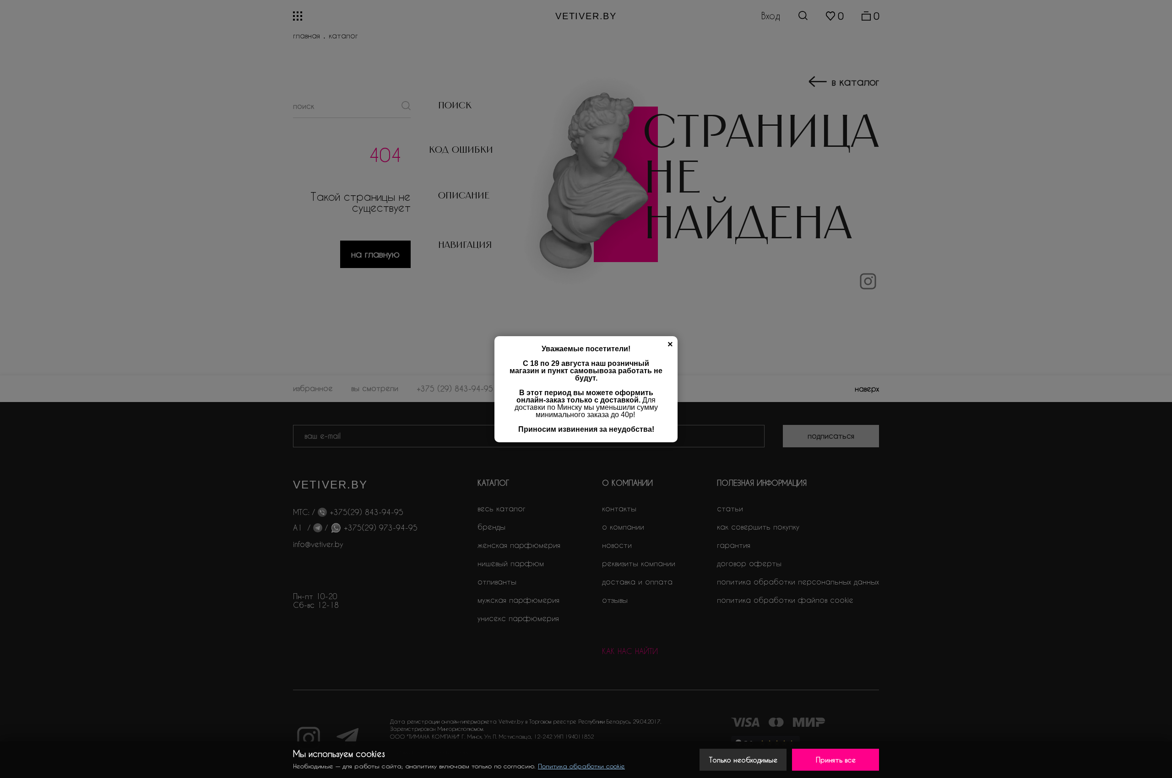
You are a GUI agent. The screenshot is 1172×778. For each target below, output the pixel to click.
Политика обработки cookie (581, 766)
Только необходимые (743, 760)
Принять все (836, 760)
